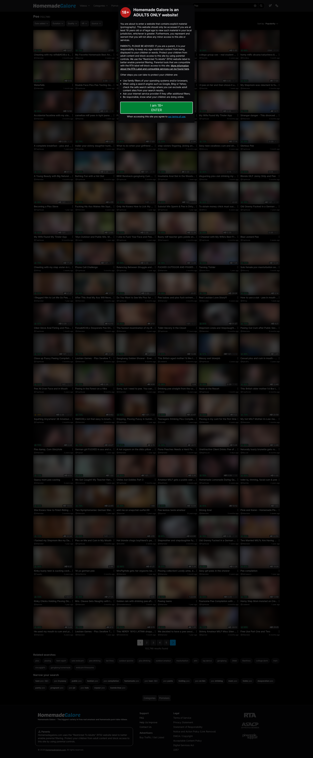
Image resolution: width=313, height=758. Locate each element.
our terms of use (176, 116)
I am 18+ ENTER (156, 107)
